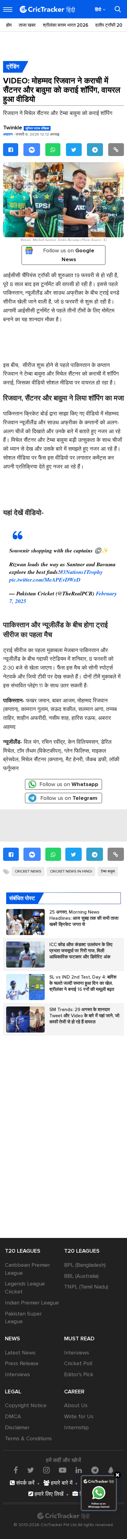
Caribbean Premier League (27, 1269)
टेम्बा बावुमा (108, 871)
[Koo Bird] (110, 1470)
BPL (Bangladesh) (85, 1265)
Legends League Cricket (25, 1287)
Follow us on (68, 255)
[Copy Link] (116, 149)
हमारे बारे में (60, 1483)
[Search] (118, 9)
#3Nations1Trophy (81, 572)
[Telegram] (95, 149)
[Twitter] (74, 149)
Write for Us (78, 1416)
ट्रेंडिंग (12, 66)
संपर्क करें (24, 1483)
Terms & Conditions (28, 1438)
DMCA (13, 1416)
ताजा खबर (27, 25)
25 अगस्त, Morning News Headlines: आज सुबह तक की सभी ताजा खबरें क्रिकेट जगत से (83, 918)
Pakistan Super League (23, 1317)
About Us (76, 1405)
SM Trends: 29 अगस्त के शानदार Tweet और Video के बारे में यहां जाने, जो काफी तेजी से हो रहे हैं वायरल (84, 1016)
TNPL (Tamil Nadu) (86, 1286)
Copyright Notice (26, 1405)
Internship (76, 1427)
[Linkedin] (79, 1470)
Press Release (22, 1363)
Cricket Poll (78, 1363)
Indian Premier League (32, 1302)
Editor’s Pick (78, 1374)
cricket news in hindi (71, 871)
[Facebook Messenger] (31, 149)
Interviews (17, 1374)
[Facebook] (10, 149)
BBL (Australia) (81, 1276)
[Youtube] (62, 1470)
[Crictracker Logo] (47, 9)
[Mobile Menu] (7, 9)
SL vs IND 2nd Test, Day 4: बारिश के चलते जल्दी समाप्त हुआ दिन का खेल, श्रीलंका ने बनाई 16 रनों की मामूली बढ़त (83, 983)
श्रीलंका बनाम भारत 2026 (65, 25)
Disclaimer (17, 1427)
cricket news (28, 871)
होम (9, 25)
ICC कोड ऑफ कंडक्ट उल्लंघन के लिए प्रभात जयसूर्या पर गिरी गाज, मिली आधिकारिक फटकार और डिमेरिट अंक (81, 951)
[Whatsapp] (52, 149)
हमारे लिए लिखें (48, 1494)
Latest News (20, 1352)
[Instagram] (46, 1470)
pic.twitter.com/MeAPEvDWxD (44, 579)
